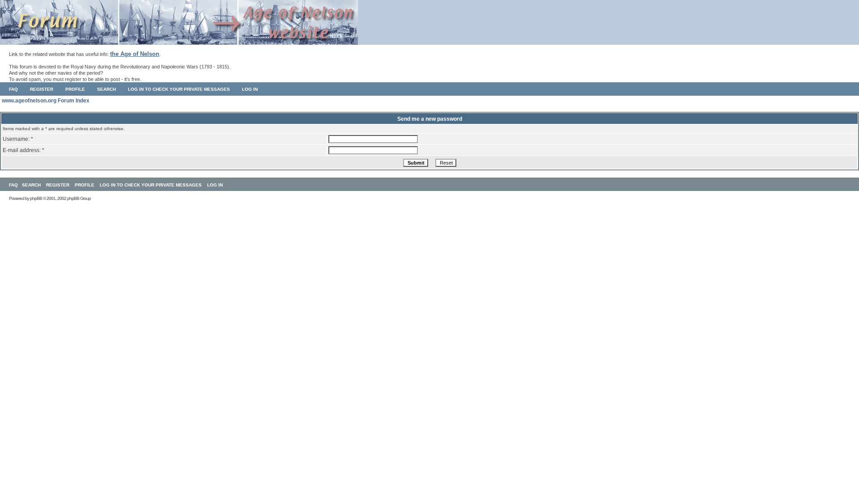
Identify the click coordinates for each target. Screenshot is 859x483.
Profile (75, 89)
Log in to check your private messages (179, 89)
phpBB (36, 198)
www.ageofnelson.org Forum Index (45, 100)
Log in (250, 89)
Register (41, 89)
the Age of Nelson (134, 54)
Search (106, 89)
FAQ (13, 89)
